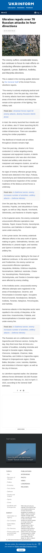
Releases (24, 487)
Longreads (25, 484)
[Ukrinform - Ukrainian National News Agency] (21, 4)
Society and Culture (11, 495)
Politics (9, 482)
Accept (21, 550)
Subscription (11, 8)
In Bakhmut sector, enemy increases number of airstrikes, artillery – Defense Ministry (19, 195)
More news (21, 429)
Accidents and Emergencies (11, 506)
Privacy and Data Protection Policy (26, 546)
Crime (9, 502)
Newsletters (20, 8)
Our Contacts (11, 520)
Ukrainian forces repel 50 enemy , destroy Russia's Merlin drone (19, 114)
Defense (10, 491)
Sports (9, 499)
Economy (10, 485)
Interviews (25, 474)
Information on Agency (12, 516)
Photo (23, 477)
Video (23, 480)
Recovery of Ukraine (11, 478)
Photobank (29, 8)
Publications (26, 471)
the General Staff (11, 82)
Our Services (11, 528)
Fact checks (11, 488)
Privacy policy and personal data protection (13, 533)
